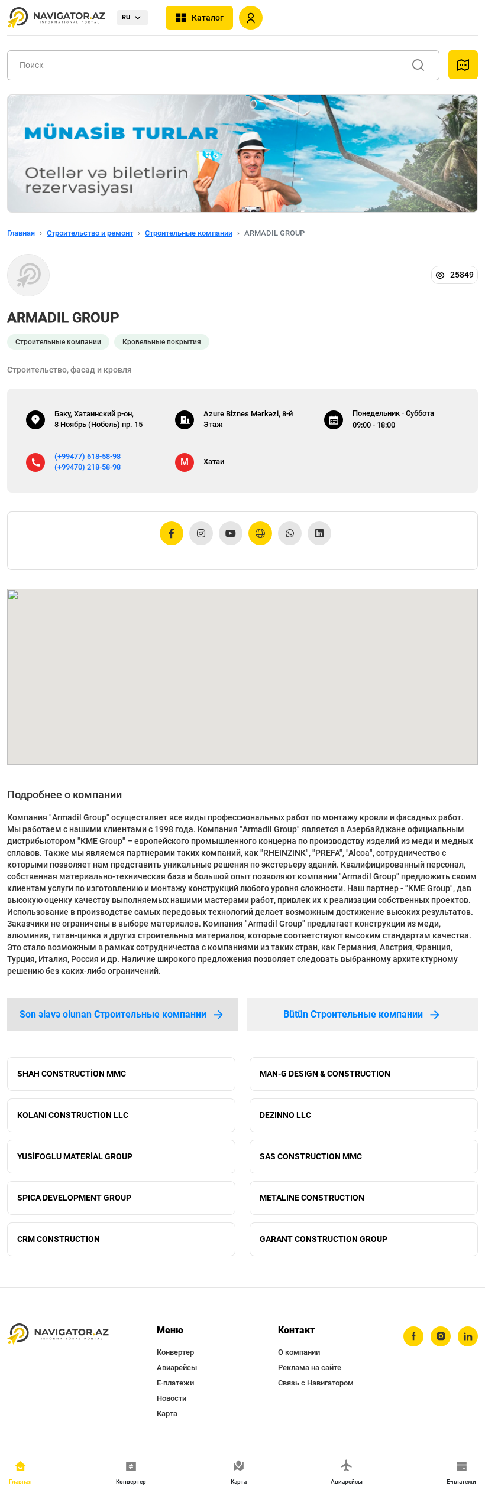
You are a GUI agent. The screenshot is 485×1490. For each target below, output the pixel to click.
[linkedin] (468, 1336)
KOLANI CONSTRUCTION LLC (72, 1115)
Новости (171, 1398)
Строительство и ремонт (90, 233)
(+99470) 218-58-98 (87, 466)
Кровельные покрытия (161, 342)
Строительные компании (188, 233)
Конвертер (175, 1352)
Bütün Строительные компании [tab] (353, 1014)
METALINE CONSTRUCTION (312, 1197)
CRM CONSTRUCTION (58, 1239)
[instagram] (441, 1336)
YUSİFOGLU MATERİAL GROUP (74, 1156)
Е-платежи (175, 1382)
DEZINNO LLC (285, 1115)
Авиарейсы (177, 1367)
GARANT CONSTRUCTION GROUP (323, 1239)
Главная (21, 233)
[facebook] (413, 1336)
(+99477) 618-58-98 (87, 456)
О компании (299, 1352)
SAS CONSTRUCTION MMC (311, 1156)
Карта (167, 1413)
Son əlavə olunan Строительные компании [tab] (113, 1014)
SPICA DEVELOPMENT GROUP (74, 1197)
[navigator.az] (58, 1334)
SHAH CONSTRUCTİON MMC (71, 1073)
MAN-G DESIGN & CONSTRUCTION (325, 1073)
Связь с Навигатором (316, 1382)
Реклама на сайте (309, 1367)
